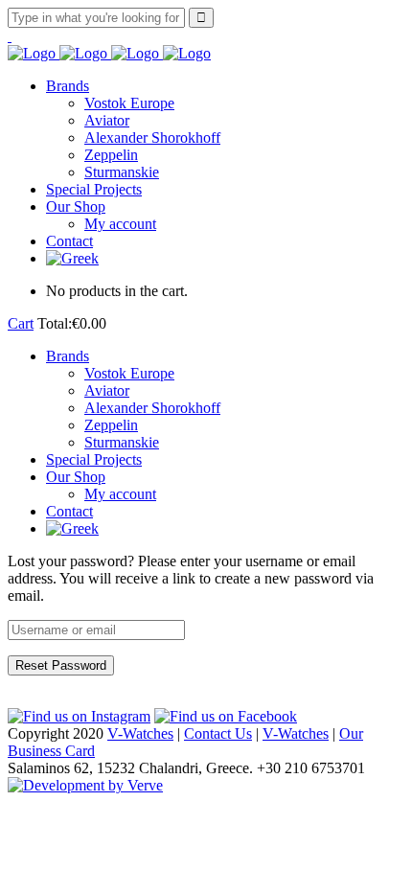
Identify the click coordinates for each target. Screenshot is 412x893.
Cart (21, 323)
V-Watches (140, 733)
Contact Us (218, 733)
